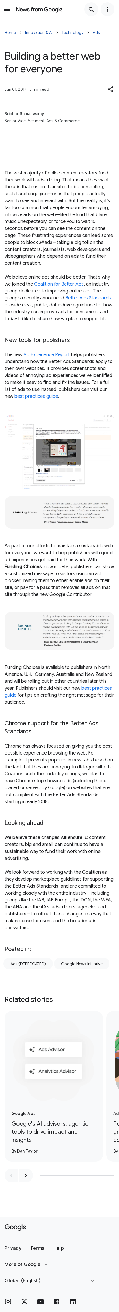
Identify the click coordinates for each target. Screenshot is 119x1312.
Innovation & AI (39, 32)
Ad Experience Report (46, 355)
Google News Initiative (82, 963)
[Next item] (26, 1175)
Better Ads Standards (88, 298)
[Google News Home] (39, 9)
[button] (111, 89)
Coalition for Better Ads (59, 284)
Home (10, 32)
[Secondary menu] (107, 9)
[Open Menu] (7, 9)
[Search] (91, 9)
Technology (72, 32)
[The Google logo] (15, 1227)
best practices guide (36, 396)
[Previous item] (11, 1175)
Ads (96, 32)
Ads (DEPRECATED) (28, 963)
